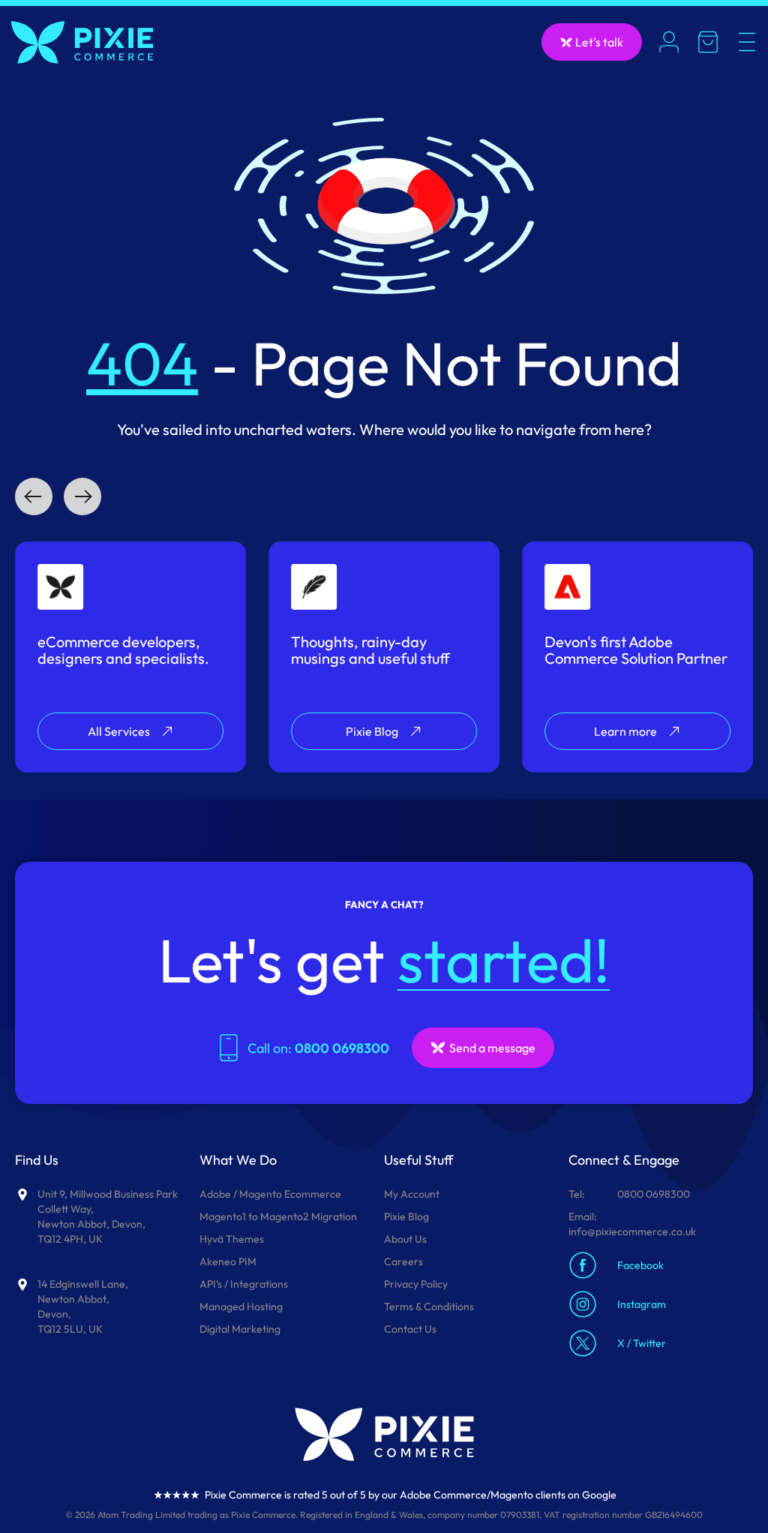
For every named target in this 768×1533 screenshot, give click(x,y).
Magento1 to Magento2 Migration (278, 1216)
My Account (412, 1194)
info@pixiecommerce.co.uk (632, 1231)
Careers (403, 1261)
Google (599, 1495)
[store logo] (82, 42)
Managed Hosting (241, 1306)
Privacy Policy (416, 1284)
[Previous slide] (33, 496)
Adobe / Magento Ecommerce (270, 1194)
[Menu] (747, 42)
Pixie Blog (372, 731)
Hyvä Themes (232, 1239)
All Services (119, 731)
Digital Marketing (240, 1329)
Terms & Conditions (429, 1306)
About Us (405, 1239)
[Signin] (669, 42)
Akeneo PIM (228, 1261)
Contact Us (410, 1329)
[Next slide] (82, 496)
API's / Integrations (244, 1284)
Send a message (492, 1047)
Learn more (625, 731)
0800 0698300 (653, 1194)
